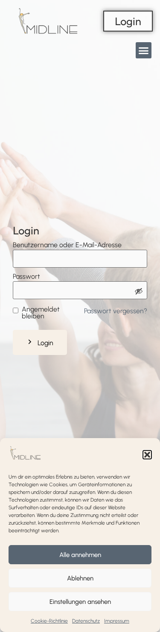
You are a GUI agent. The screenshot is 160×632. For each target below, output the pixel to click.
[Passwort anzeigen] (138, 292)
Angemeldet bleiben (41, 313)
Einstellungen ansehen (80, 602)
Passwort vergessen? (115, 311)
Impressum (116, 621)
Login (45, 343)
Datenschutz (86, 621)
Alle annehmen (80, 555)
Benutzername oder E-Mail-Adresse (67, 245)
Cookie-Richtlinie (49, 621)
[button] (147, 454)
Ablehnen (80, 578)
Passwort (26, 276)
